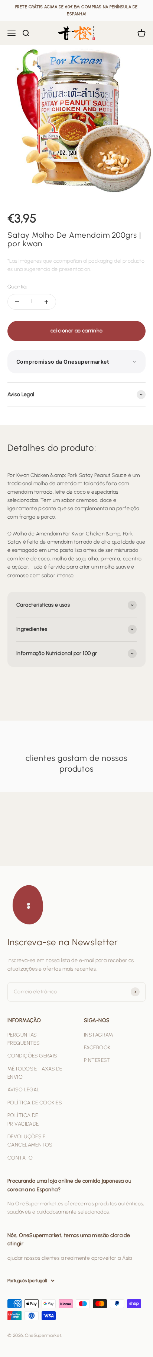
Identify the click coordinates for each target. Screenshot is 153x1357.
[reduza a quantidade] (17, 301)
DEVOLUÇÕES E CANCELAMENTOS (29, 1140)
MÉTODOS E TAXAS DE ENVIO (34, 1073)
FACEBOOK (97, 1047)
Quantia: (17, 287)
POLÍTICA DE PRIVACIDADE (23, 1119)
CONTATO (20, 1158)
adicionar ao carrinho (77, 331)
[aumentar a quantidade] (46, 301)
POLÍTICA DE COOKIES (34, 1103)
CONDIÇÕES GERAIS (32, 1056)
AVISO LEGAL (23, 1089)
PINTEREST (97, 1060)
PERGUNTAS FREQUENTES (23, 1039)
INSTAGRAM (98, 1035)
